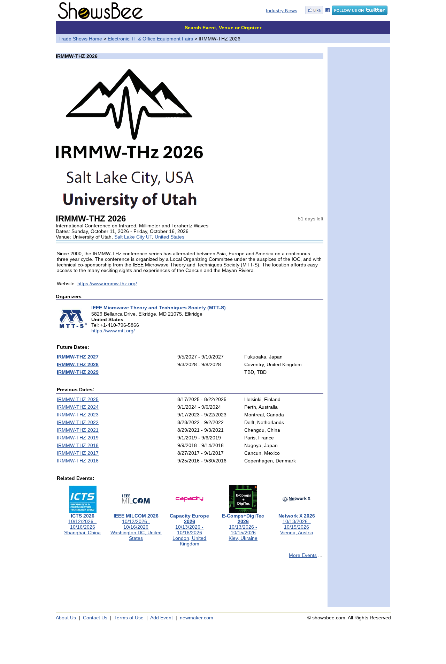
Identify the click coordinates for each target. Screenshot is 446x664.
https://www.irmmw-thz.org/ (107, 283)
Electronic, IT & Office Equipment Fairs (150, 39)
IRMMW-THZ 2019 (78, 437)
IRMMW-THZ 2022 (78, 422)
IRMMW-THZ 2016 (78, 460)
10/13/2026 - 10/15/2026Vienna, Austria (296, 524)
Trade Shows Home (80, 39)
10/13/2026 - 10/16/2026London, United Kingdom (189, 529)
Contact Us (95, 617)
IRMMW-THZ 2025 (78, 399)
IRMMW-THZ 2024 (78, 407)
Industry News (281, 10)
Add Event (161, 617)
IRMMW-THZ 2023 (78, 414)
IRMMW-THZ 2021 (78, 430)
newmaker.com (196, 617)
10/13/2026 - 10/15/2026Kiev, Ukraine (243, 527)
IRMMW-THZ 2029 (78, 372)
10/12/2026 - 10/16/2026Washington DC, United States (136, 527)
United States (169, 237)
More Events (303, 555)
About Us (66, 617)
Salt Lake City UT (133, 237)
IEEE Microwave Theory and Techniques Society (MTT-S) (158, 307)
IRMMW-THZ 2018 (78, 445)
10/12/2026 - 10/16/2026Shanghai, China (82, 524)
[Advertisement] (189, 585)
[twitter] (359, 13)
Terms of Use (129, 617)
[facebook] (317, 13)
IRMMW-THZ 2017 (78, 453)
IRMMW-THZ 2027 (78, 357)
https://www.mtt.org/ (113, 330)
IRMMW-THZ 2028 (78, 364)
